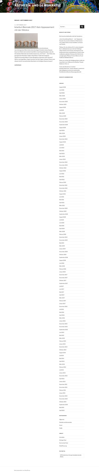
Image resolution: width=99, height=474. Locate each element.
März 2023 (62, 156)
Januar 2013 (62, 373)
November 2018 (63, 251)
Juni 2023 (61, 147)
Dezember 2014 (63, 346)
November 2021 (63, 188)
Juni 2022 (61, 173)
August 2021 (62, 194)
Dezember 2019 (63, 237)
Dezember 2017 (63, 274)
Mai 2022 (61, 176)
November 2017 (63, 277)
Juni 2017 (61, 289)
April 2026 (62, 93)
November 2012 (63, 375)
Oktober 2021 (62, 191)
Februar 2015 (62, 341)
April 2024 (62, 130)
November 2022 (63, 165)
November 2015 (63, 326)
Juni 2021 (61, 196)
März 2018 (62, 266)
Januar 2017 (62, 303)
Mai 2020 (61, 225)
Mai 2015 (61, 335)
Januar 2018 (62, 271)
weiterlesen (18, 65)
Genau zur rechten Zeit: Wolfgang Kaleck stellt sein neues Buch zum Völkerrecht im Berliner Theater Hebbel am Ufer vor (71, 62)
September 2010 (63, 404)
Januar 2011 (62, 393)
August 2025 (62, 107)
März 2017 (62, 297)
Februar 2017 (62, 300)
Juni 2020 (61, 222)
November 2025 (63, 101)
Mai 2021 (61, 199)
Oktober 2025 (62, 104)
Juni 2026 (61, 90)
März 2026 (62, 95)
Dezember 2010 (63, 396)
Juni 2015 (61, 332)
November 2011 (63, 387)
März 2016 (62, 318)
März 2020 (62, 231)
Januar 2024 (62, 136)
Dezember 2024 (63, 118)
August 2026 (62, 87)
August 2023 (62, 142)
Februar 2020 (62, 234)
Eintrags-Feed (62, 440)
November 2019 (63, 240)
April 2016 (61, 315)
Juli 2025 (61, 110)
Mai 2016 (61, 312)
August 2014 (62, 352)
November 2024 (63, 121)
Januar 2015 (62, 344)
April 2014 (61, 361)
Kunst (60, 425)
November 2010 (63, 398)
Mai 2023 (61, 150)
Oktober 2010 (62, 401)
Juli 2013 (61, 370)
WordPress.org (63, 446)
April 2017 (61, 295)
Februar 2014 (62, 367)
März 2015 (62, 338)
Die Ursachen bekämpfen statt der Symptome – (71, 36)
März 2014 (62, 364)
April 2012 (61, 378)
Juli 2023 (61, 144)
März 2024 (62, 133)
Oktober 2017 (62, 280)
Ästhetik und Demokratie (38, 5)
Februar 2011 (62, 390)
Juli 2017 (61, 286)
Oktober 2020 (62, 211)
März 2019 (62, 246)
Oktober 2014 (62, 349)
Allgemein (61, 419)
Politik (60, 428)
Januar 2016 (62, 321)
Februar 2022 (62, 182)
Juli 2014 (61, 355)
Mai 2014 (61, 358)
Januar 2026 (62, 98)
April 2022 (61, 179)
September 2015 (63, 329)
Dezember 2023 (63, 139)
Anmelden (61, 437)
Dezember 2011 (63, 384)
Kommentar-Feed (63, 443)
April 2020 (62, 228)
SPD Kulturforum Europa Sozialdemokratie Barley (70, 455)
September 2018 (63, 257)
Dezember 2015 (63, 323)
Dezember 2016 (63, 306)
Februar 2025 (62, 116)
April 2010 (62, 410)
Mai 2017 (61, 292)
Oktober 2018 (62, 254)
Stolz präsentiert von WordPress (22, 470)
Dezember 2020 (63, 208)
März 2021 (62, 205)
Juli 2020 (61, 220)
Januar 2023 (62, 159)
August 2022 (62, 170)
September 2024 (63, 124)
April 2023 (62, 153)
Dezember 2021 (63, 185)
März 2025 (62, 113)
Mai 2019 (61, 243)
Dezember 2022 (63, 162)
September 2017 (63, 283)
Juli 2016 (61, 309)
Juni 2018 (61, 263)
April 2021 (61, 202)
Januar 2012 (62, 381)
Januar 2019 (62, 248)
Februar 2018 (62, 269)
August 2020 (62, 217)
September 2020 (63, 214)
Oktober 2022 (62, 168)
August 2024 (62, 127)
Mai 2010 (61, 407)
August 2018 (62, 260)
